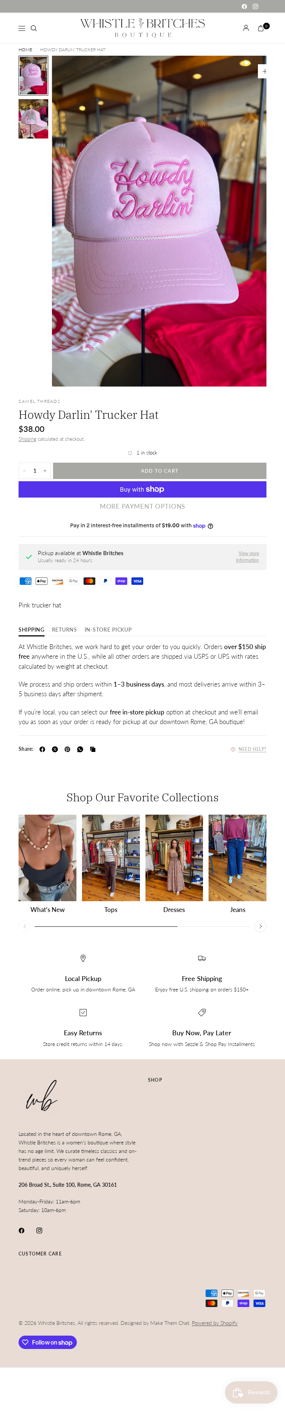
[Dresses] (174, 858)
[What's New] (47, 858)
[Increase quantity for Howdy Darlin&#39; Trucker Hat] (44, 471)
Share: (26, 749)
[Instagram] (255, 6)
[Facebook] (244, 6)
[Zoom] (265, 71)
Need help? (252, 749)
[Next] (247, 221)
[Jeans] (237, 858)
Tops (110, 909)
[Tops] (111, 858)
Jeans (237, 909)
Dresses (174, 909)
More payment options (143, 506)
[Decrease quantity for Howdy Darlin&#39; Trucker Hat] (24, 471)
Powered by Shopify (215, 1323)
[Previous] (71, 221)
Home (25, 50)
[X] (56, 749)
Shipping (27, 439)
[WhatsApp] (81, 749)
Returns (64, 630)
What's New (47, 909)
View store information (247, 557)
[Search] (34, 28)
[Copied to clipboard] (94, 749)
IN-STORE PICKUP (108, 630)
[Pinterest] (69, 749)
